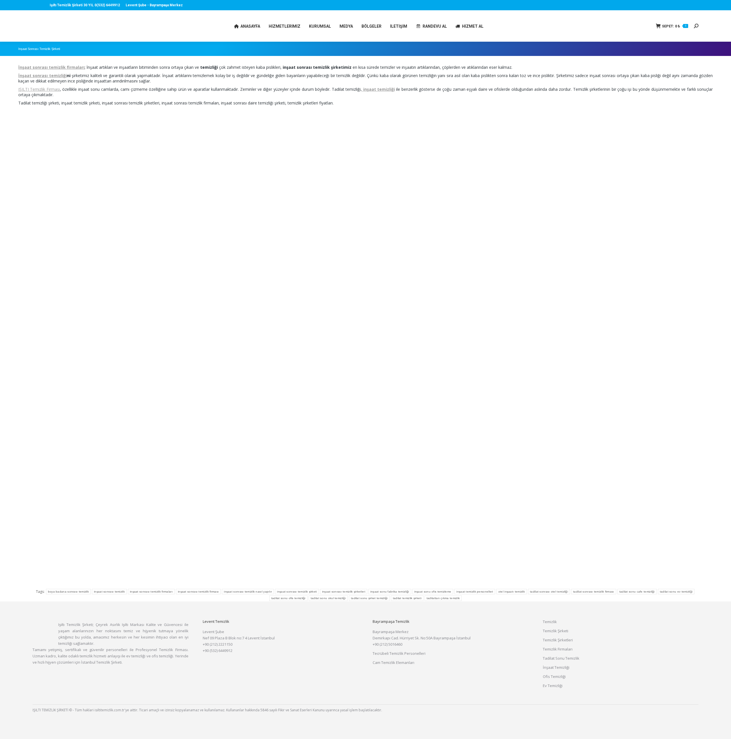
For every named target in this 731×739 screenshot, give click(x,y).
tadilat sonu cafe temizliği (637, 591)
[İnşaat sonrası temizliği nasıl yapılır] (597, 455)
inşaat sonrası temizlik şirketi (297, 591)
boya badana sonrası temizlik (68, 591)
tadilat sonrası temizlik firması (593, 591)
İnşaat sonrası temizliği (42, 75)
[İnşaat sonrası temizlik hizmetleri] (365, 224)
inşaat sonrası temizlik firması (198, 591)
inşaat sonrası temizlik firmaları (151, 591)
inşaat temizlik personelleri (474, 591)
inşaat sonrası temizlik (109, 591)
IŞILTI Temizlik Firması (39, 89)
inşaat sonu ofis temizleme (432, 591)
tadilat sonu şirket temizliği (369, 598)
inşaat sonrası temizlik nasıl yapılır (248, 591)
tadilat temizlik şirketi (407, 598)
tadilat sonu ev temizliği (676, 591)
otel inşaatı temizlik (511, 591)
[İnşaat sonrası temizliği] (597, 224)
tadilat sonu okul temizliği (328, 598)
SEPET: (674, 26)
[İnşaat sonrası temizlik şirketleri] (134, 224)
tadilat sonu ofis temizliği (288, 598)
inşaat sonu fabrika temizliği (389, 591)
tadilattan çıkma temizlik (443, 598)
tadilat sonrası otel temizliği (549, 591)
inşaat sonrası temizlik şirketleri (343, 591)
